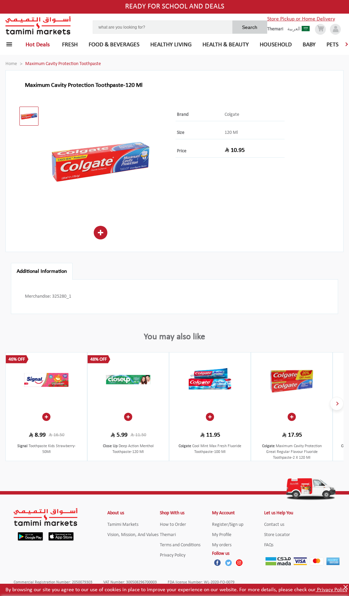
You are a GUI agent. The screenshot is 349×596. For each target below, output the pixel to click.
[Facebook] (217, 562)
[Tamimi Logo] (38, 25)
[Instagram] (239, 562)
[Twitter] (228, 562)
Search (249, 27)
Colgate (232, 114)
